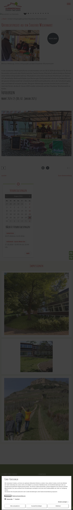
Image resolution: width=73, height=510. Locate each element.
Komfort (17, 499)
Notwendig (9, 499)
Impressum (8, 496)
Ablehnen (58, 506)
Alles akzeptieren (15, 506)
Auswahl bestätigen (36, 506)
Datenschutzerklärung (18, 496)
